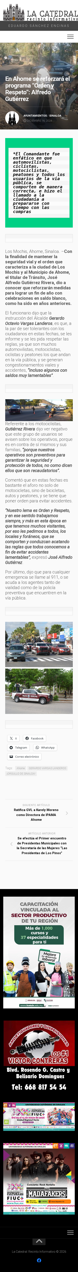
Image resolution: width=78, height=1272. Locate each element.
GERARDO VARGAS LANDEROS (47, 768)
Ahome (21, 768)
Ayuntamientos (35, 115)
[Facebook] (39, 1260)
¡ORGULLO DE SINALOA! (21, 773)
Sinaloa (55, 115)
